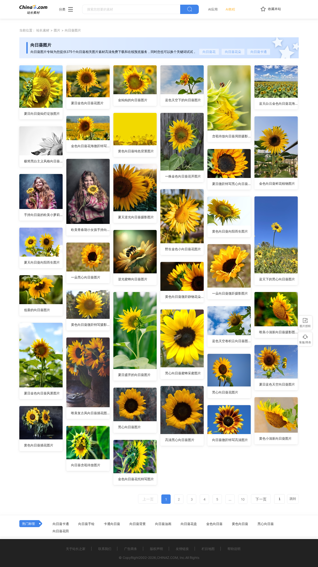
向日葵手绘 (86, 523)
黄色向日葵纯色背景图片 (136, 151)
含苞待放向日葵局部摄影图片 (231, 136)
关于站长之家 (75, 549)
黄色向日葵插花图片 (38, 445)
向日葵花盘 (189, 523)
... (230, 499)
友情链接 (182, 549)
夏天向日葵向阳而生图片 (42, 262)
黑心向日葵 (265, 523)
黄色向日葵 (240, 523)
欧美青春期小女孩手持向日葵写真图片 (90, 230)
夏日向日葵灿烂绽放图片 (42, 113)
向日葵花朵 (233, 52)
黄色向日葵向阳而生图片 (230, 231)
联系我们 (104, 549)
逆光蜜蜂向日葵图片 (132, 279)
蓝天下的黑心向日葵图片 (277, 279)
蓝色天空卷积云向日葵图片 (231, 341)
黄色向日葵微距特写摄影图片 (90, 325)
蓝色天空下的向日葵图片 (183, 100)
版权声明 (156, 549)
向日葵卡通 (258, 52)
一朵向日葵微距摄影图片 (230, 293)
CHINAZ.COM (167, 558)
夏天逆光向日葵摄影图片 (136, 217)
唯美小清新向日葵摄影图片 (278, 332)
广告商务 (130, 549)
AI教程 (230, 9)
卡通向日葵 (112, 523)
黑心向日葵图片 (129, 427)
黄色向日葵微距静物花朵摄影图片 (184, 297)
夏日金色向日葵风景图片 (42, 393)
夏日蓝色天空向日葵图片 (277, 384)
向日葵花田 (61, 531)
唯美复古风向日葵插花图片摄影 (90, 413)
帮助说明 (233, 549)
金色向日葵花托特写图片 (136, 479)
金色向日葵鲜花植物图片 (277, 183)
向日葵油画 (163, 523)
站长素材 (42, 30)
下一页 (261, 499)
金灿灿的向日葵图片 (132, 100)
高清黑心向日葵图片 (179, 440)
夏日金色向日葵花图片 (87, 103)
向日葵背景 (137, 523)
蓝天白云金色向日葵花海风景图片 (278, 103)
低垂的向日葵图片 (37, 310)
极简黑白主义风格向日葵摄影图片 (43, 161)
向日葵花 (209, 52)
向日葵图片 (73, 30)
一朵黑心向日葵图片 (85, 277)
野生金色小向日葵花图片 (183, 249)
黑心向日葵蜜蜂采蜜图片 (183, 373)
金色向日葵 (214, 523)
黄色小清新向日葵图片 (275, 438)
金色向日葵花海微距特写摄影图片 (90, 146)
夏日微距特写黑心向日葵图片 (231, 184)
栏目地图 (208, 549)
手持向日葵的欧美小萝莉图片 (43, 215)
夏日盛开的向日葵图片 (134, 375)
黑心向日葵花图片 (225, 392)
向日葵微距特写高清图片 (230, 440)
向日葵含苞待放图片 (85, 465)
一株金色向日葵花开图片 (183, 176)
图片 (57, 30)
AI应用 (213, 9)
